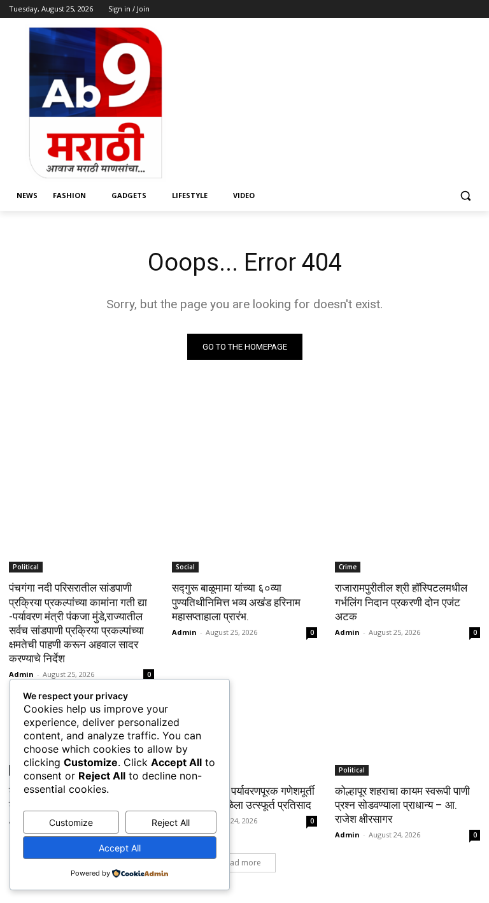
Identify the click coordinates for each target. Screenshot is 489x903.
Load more (241, 862)
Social (185, 566)
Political (26, 566)
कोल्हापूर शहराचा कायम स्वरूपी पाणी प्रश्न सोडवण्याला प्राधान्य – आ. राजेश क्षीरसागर (402, 805)
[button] (465, 196)
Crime (348, 566)
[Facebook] (402, 9)
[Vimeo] (455, 9)
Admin (21, 674)
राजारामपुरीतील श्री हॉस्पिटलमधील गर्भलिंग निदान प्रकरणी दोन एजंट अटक (401, 601)
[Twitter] (437, 9)
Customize (71, 822)
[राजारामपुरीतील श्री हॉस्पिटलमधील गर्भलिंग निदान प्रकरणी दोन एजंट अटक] (407, 536)
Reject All (171, 822)
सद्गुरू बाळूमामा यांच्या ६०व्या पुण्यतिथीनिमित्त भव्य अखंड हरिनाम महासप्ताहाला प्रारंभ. (236, 601)
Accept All (120, 848)
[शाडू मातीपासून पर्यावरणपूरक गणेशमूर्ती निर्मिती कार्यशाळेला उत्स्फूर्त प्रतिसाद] (244, 739)
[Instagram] (420, 9)
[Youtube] (472, 9)
